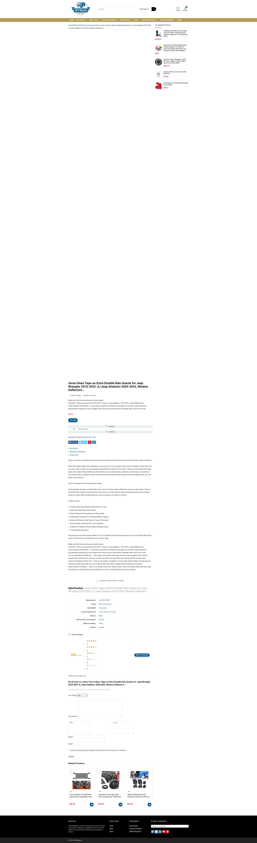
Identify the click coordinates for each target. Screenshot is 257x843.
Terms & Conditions (135, 828)
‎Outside (101, 627)
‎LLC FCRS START (104, 600)
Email (70, 744)
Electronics (93, 20)
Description (74, 448)
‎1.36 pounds (103, 608)
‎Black (100, 616)
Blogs (111, 831)
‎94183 (101, 623)
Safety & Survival (148, 20)
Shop (75, 25)
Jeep (136, 20)
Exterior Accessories (89, 25)
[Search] (154, 9)
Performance (125, 20)
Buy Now (73, 420)
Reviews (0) (74, 455)
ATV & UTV (81, 20)
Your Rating (72, 695)
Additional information (77, 452)
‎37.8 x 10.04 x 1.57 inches (107, 612)
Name (70, 737)
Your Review (73, 716)
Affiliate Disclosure (135, 831)
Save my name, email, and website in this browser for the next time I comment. (98, 750)
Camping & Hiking (108, 20)
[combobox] (170, 826)
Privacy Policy (133, 826)
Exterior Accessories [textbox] (169, 826)
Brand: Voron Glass (105, 604)
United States (83, 429)
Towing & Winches (166, 20)
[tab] (111, 448)
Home (72, 20)
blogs (179, 20)
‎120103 (101, 620)
